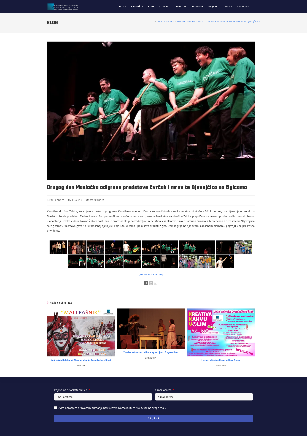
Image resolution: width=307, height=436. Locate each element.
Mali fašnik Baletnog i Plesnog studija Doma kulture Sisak (80, 360)
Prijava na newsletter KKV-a (70, 390)
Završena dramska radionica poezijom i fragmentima (150, 353)
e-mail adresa (163, 390)
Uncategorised (95, 200)
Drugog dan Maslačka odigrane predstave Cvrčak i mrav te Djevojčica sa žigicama (224, 21)
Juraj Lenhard (55, 200)
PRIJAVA (153, 418)
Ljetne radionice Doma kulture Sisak (220, 360)
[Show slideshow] (151, 274)
